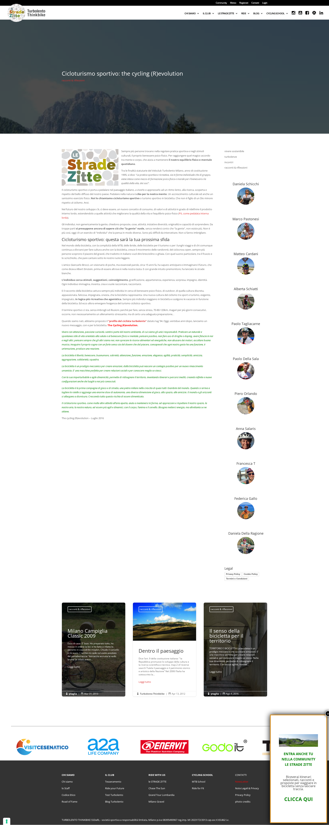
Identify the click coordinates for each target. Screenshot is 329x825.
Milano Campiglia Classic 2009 (93, 649)
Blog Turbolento (114, 801)
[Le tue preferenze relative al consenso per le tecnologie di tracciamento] (6, 821)
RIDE (243, 13)
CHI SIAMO (190, 13)
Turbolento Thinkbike (152, 693)
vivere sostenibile (234, 151)
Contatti (255, 3)
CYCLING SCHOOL (275, 13)
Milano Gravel (156, 801)
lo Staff (66, 788)
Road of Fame (69, 801)
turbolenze (230, 156)
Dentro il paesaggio (164, 649)
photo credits (242, 801)
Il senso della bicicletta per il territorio (235, 652)
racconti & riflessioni (73, 80)
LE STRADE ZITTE (226, 13)
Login (264, 3)
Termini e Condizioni (236, 578)
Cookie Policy (251, 574)
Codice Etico (68, 795)
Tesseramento (113, 781)
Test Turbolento (114, 795)
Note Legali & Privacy (247, 788)
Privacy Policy (233, 574)
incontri (228, 162)
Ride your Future (114, 788)
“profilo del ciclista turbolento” (127, 321)
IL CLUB (207, 13)
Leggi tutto (74, 666)
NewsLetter (241, 781)
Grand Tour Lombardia (161, 795)
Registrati (243, 3)
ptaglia (73, 693)
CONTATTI (241, 775)
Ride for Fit (198, 788)
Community (221, 3)
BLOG (256, 13)
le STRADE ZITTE (157, 781)
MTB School (198, 781)
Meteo (233, 3)
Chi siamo (67, 781)
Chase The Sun (157, 788)
